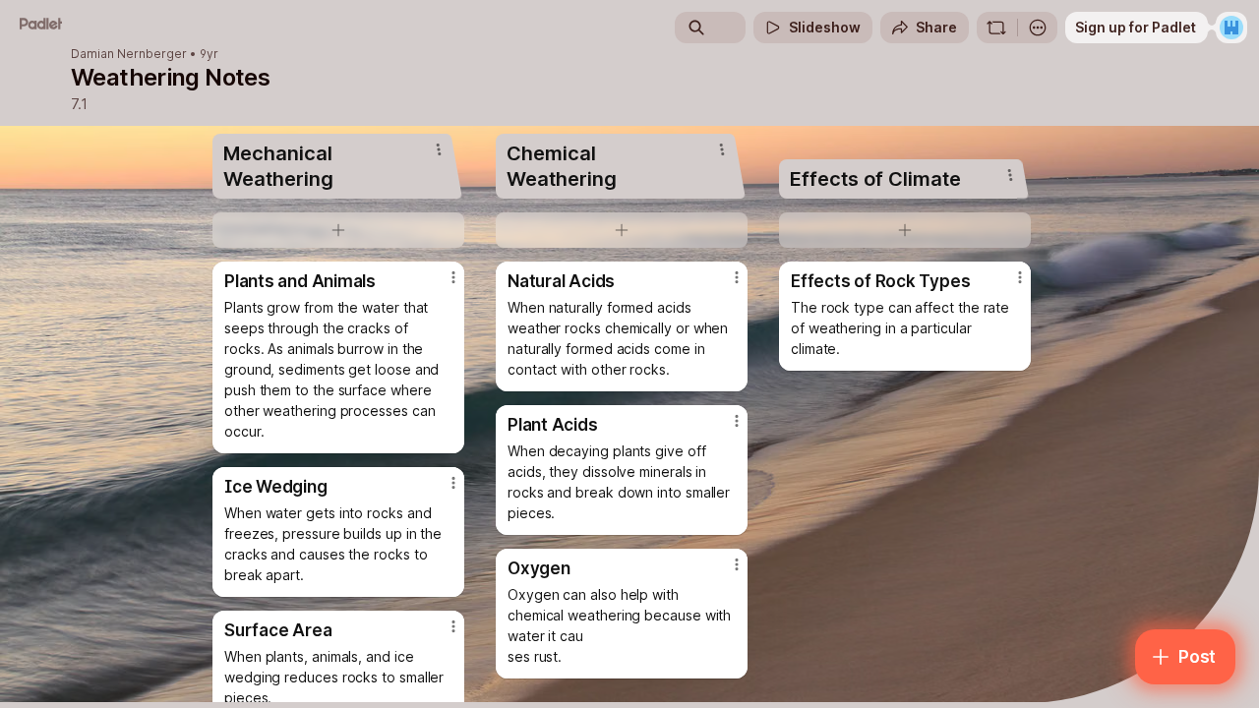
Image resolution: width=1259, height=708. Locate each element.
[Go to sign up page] (1231, 27)
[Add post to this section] (338, 230)
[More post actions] (453, 277)
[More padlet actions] (1037, 27)
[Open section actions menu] (438, 149)
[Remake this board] (996, 27)
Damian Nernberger (129, 54)
